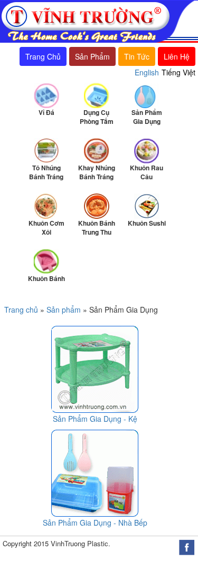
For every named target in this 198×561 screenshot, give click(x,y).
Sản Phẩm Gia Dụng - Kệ (95, 418)
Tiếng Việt (178, 72)
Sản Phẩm (92, 56)
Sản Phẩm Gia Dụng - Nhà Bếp (95, 522)
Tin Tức (136, 56)
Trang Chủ (43, 56)
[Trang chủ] (97, 20)
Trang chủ (21, 309)
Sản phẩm (63, 309)
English (147, 72)
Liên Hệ (177, 56)
